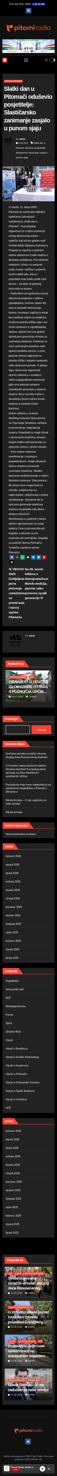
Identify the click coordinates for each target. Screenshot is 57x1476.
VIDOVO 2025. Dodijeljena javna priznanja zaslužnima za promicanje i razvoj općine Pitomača (17, 593)
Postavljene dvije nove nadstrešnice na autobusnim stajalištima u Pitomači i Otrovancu (28, 788)
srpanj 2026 (12, 864)
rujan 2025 (12, 932)
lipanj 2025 (12, 957)
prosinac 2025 (14, 907)
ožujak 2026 (13, 898)
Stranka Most (13, 1031)
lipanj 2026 (12, 873)
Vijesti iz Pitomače (13, 81)
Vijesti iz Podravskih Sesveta (22, 1082)
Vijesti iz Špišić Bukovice (20, 1091)
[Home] (4, 60)
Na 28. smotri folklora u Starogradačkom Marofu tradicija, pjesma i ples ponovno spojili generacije (36, 584)
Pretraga (11, 719)
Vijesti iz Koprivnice (17, 1065)
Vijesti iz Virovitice (16, 1099)
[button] (46, 60)
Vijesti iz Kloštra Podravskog (22, 1057)
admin (22, 139)
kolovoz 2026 (13, 856)
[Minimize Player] (49, 1469)
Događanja (12, 980)
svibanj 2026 (13, 881)
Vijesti (9, 1040)
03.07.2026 (17, 697)
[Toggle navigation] (26, 60)
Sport (9, 1023)
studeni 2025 (13, 915)
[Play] (42, 1468)
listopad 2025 (13, 924)
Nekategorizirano (15, 1006)
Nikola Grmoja (14, 812)
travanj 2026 (13, 890)
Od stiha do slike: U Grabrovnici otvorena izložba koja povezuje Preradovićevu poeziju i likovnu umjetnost (28, 692)
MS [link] (40, 1459)
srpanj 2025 (12, 949)
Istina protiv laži (15, 989)
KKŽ (8, 997)
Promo (9, 1014)
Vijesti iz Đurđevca (16, 1048)
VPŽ (31, 677)
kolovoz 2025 (13, 941)
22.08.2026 (17, 1293)
